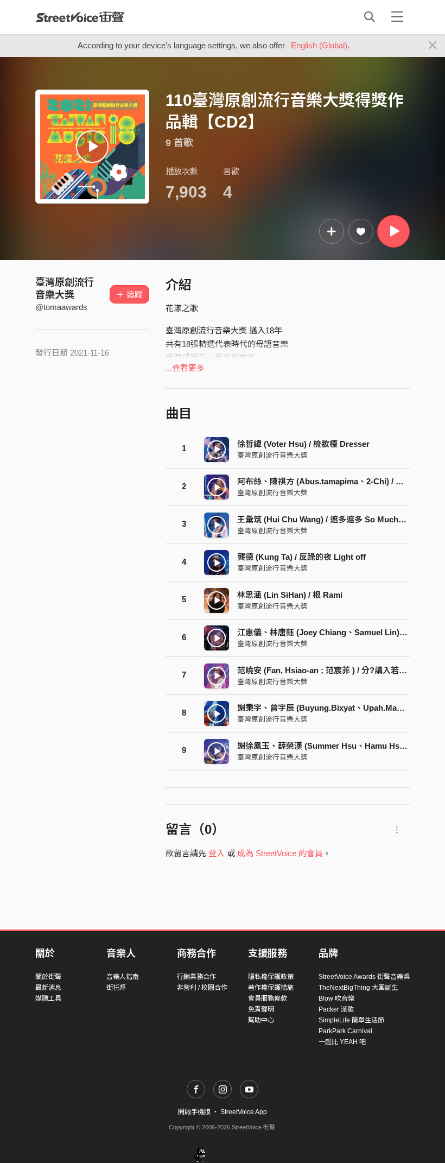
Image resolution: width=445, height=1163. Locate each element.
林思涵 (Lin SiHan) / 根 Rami (289, 594)
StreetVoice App (243, 1112)
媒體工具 (48, 998)
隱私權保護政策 (271, 977)
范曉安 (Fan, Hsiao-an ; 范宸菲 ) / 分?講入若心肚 (326, 670)
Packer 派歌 (336, 1009)
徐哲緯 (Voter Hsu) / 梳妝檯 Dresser (303, 443)
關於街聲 (48, 977)
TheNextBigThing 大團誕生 (358, 987)
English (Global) (319, 45)
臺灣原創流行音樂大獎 (272, 455)
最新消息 (48, 987)
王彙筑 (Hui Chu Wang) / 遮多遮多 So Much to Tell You (338, 519)
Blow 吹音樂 (336, 998)
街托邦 (116, 987)
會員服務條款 (267, 998)
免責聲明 (261, 1009)
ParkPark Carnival (345, 1031)
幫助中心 (261, 1020)
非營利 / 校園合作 (202, 987)
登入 (216, 853)
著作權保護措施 (271, 987)
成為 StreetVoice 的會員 (280, 853)
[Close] (433, 45)
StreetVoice (80, 16)
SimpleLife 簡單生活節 (351, 1020)
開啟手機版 (194, 1112)
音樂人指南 (122, 977)
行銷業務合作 (196, 977)
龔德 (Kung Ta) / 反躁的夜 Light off (301, 556)
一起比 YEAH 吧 (342, 1042)
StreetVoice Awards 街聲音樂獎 (364, 977)
